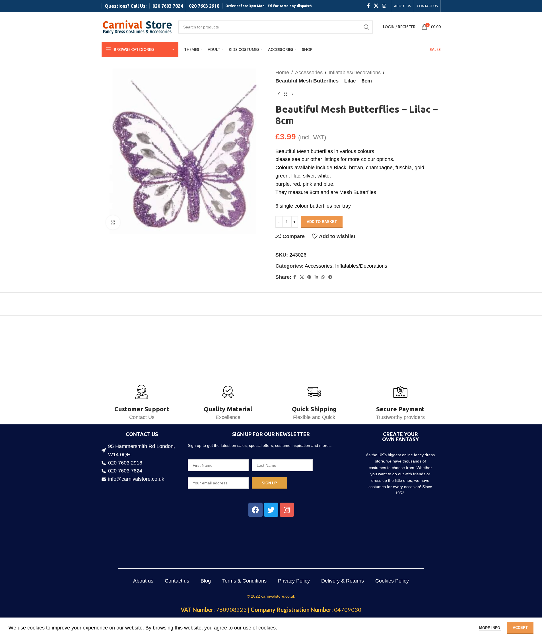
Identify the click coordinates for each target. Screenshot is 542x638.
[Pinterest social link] (309, 277)
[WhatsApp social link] (323, 277)
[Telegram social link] (330, 277)
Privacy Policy (294, 581)
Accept (520, 627)
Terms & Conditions (244, 581)
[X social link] (376, 5)
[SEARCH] (366, 27)
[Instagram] (287, 510)
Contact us (177, 581)
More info (490, 628)
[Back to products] (285, 94)
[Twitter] (271, 510)
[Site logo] (137, 26)
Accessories (309, 72)
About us (143, 581)
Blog (206, 581)
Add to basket (322, 222)
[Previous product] (278, 94)
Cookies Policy (392, 581)
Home (282, 72)
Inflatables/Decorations (355, 72)
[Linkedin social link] (316, 277)
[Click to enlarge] (113, 222)
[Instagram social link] (384, 5)
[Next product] (292, 94)
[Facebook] (255, 510)
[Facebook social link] (368, 5)
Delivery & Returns (342, 581)
